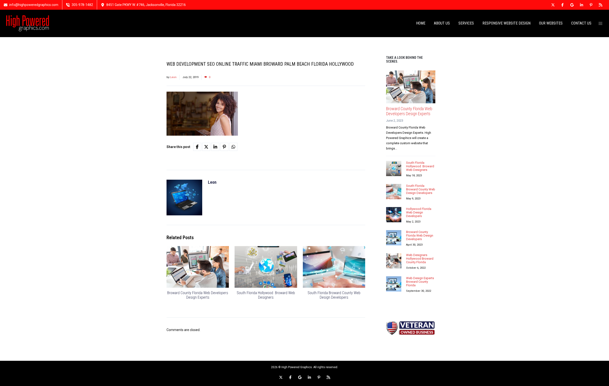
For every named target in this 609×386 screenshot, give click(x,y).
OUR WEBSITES (551, 23)
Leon (173, 77)
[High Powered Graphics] (27, 23)
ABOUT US (442, 23)
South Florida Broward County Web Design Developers (334, 295)
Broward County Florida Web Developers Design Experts (197, 295)
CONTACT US (581, 23)
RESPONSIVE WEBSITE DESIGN (506, 23)
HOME (420, 23)
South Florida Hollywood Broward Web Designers (266, 295)
